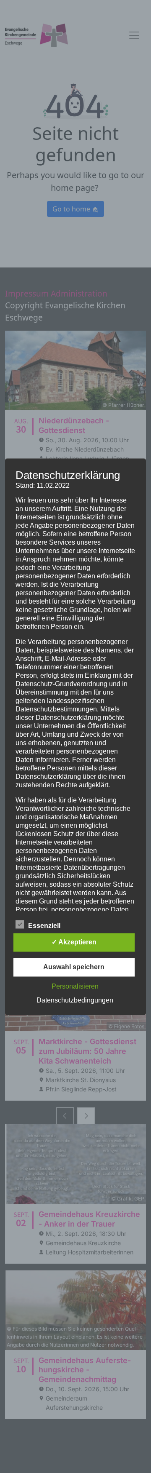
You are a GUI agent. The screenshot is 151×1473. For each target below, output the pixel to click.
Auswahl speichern (73, 966)
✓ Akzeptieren (74, 942)
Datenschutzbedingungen (74, 1000)
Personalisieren (75, 986)
